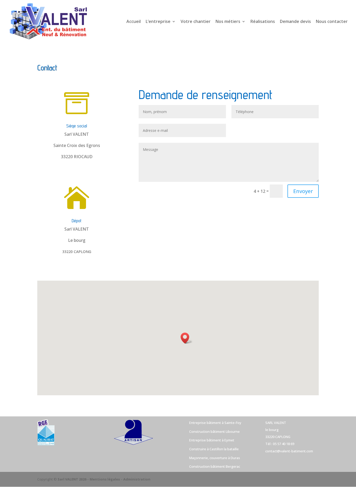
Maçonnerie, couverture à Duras (214, 457)
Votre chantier (196, 22)
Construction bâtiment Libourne (214, 431)
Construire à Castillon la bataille (214, 449)
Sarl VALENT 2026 (72, 479)
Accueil (133, 22)
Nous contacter (332, 22)
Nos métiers (228, 22)
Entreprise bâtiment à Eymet (211, 440)
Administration (136, 479)
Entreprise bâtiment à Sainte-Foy (215, 422)
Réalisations (262, 22)
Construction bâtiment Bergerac (214, 466)
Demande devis (295, 22)
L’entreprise (158, 22)
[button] (187, 338)
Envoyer (303, 191)
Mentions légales (105, 479)
